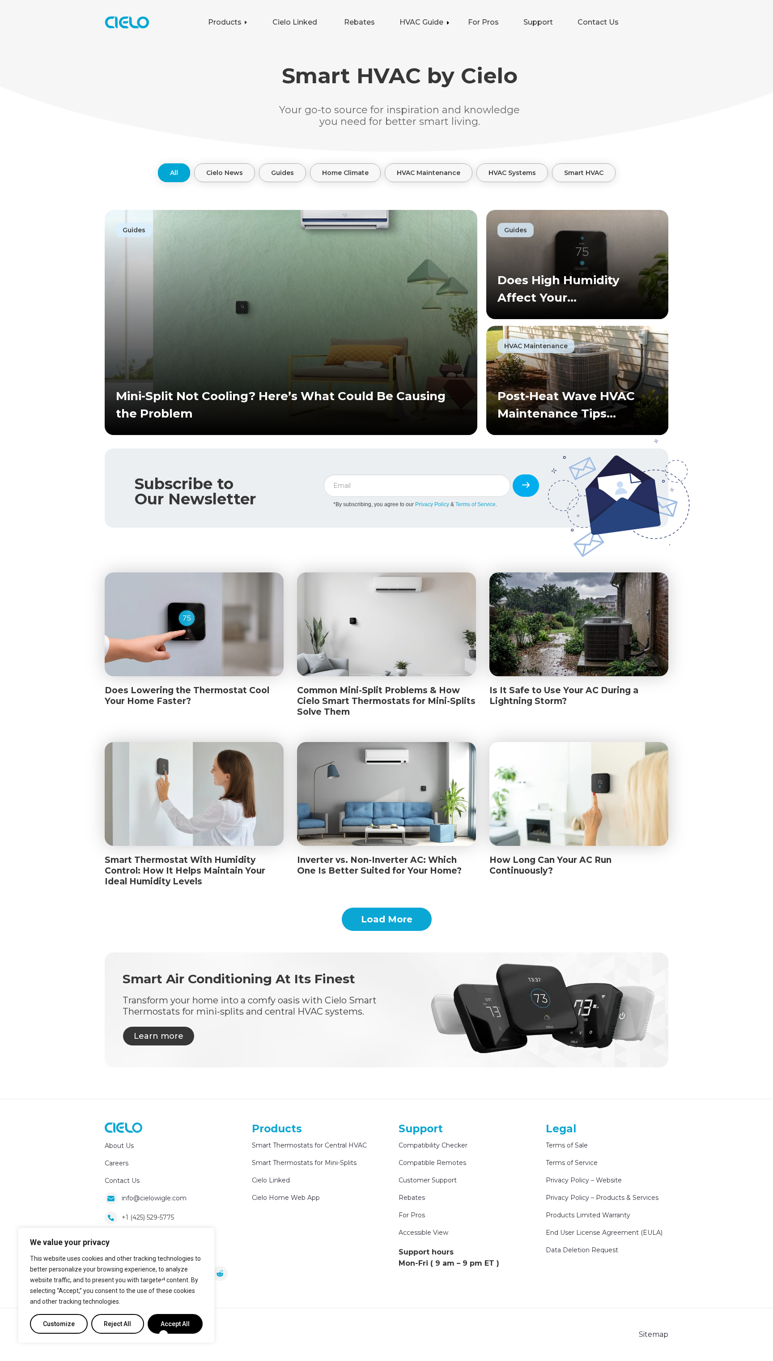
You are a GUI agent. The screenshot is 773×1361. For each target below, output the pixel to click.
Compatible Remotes (432, 1163)
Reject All (117, 1323)
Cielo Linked (271, 1180)
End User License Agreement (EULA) (604, 1233)
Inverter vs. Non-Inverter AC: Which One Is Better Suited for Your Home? (379, 865)
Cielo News (224, 173)
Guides (282, 173)
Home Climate (345, 173)
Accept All (175, 1323)
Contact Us (122, 1181)
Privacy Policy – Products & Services (602, 1198)
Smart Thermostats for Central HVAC (309, 1145)
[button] (252, 22)
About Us (119, 1146)
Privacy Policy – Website (584, 1180)
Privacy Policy (432, 504)
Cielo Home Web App (286, 1198)
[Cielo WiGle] (123, 1129)
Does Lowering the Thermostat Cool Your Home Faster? (187, 695)
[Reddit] (219, 1275)
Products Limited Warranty (588, 1215)
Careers (116, 1163)
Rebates (412, 1198)
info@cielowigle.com (154, 1198)
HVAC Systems (512, 173)
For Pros (412, 1215)
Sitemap (653, 1334)
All (174, 173)
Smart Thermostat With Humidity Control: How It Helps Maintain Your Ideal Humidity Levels (185, 871)
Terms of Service (475, 504)
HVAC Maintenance (428, 173)
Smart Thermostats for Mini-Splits (304, 1163)
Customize (59, 1323)
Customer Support (428, 1180)
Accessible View (423, 1233)
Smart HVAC (583, 173)
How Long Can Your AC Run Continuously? (550, 865)
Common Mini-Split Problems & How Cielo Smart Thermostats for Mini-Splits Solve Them (386, 701)
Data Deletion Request (582, 1250)
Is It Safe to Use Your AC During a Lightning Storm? (563, 695)
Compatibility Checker (433, 1145)
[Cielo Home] (127, 26)
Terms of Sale (567, 1145)
